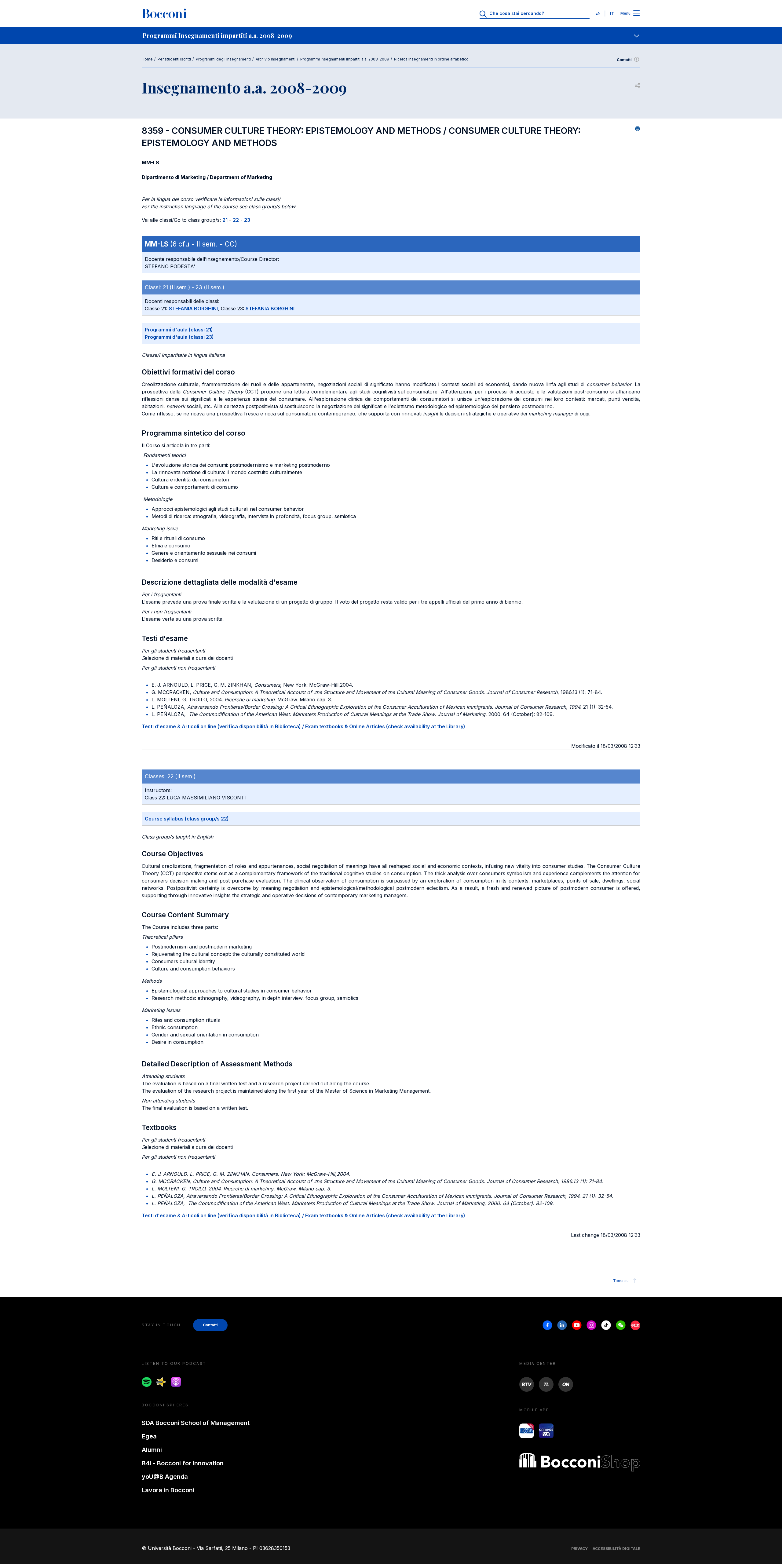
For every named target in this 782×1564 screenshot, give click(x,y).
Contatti (624, 59)
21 (225, 220)
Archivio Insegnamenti (275, 59)
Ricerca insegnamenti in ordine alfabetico (431, 59)
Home (147, 59)
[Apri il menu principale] (636, 13)
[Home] (164, 13)
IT (612, 13)
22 (236, 220)
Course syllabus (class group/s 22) (187, 819)
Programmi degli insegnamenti (223, 59)
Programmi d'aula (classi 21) (179, 330)
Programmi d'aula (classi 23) (179, 337)
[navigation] (391, 35)
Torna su (621, 1280)
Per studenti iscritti (174, 59)
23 (247, 220)
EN (598, 13)
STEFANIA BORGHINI (193, 308)
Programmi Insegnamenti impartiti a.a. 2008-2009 (344, 59)
